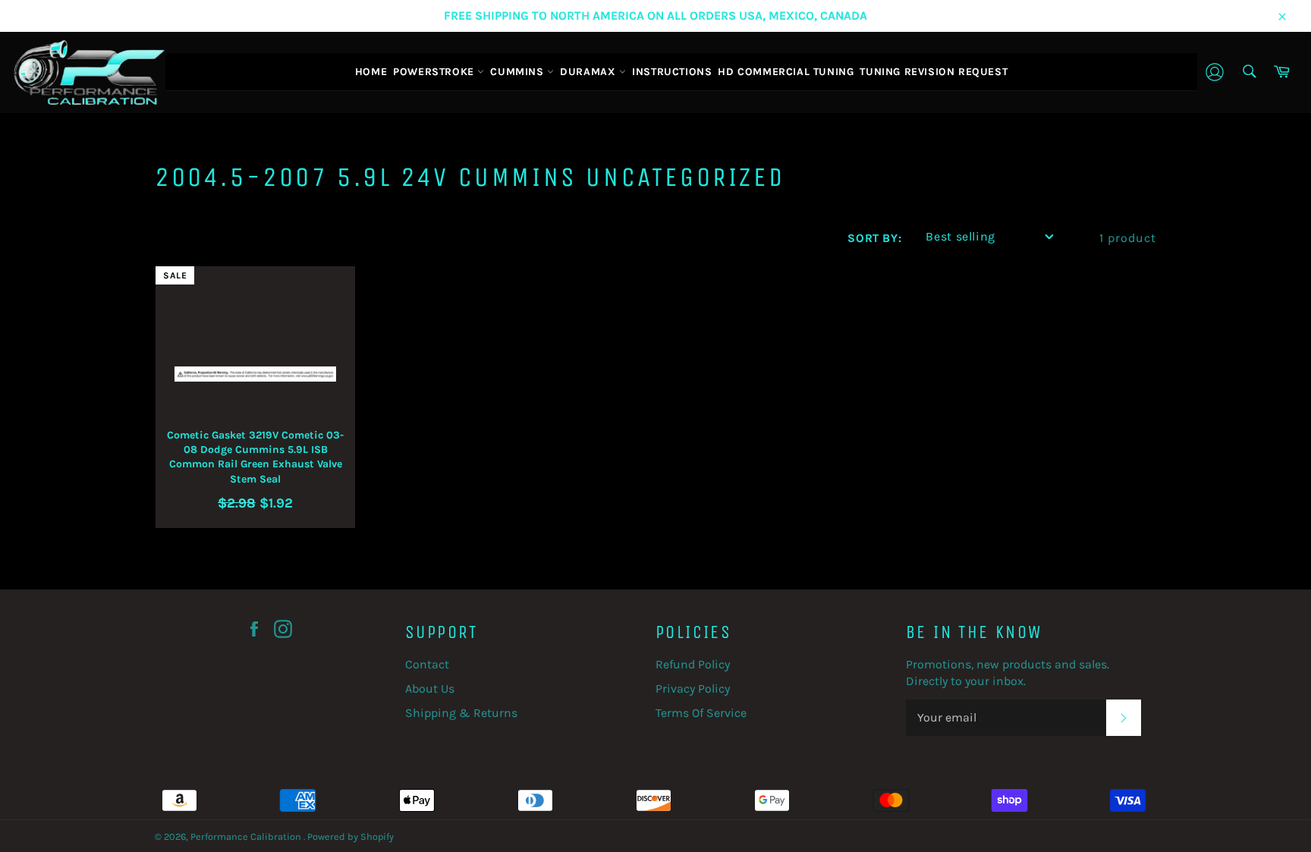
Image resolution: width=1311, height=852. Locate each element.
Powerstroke (435, 71)
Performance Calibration (246, 836)
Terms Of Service (701, 713)
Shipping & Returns (461, 713)
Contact (427, 664)
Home (371, 71)
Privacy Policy (693, 688)
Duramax (589, 71)
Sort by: (874, 238)
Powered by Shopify (350, 836)
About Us (429, 688)
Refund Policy (693, 664)
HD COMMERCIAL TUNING (786, 71)
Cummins (518, 71)
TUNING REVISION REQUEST (934, 71)
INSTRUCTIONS (672, 71)
